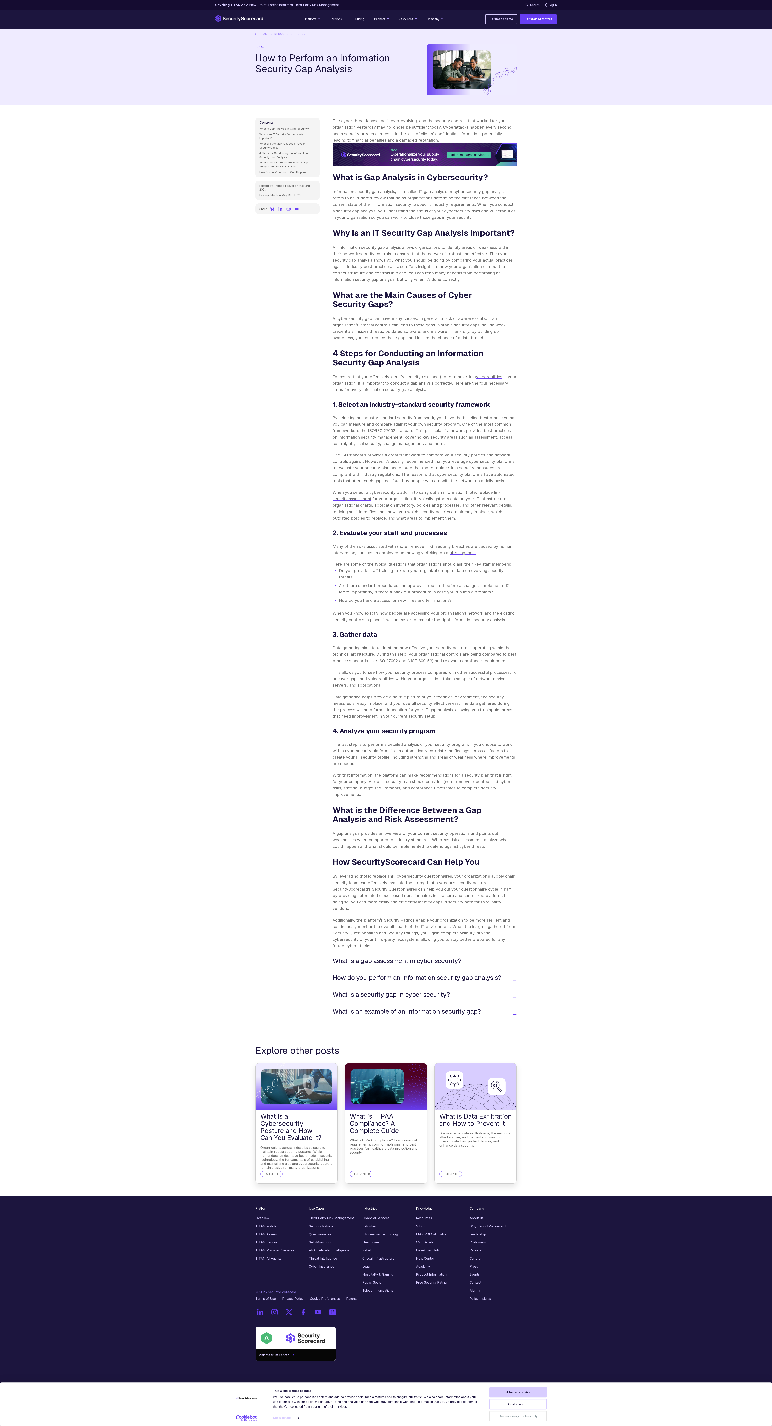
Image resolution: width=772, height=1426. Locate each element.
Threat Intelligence (323, 1258)
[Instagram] (288, 209)
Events (475, 1274)
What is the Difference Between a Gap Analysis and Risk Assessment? (283, 164)
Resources (283, 33)
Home (265, 33)
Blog (302, 33)
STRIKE (422, 1226)
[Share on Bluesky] (272, 209)
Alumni (475, 1290)
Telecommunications (377, 1290)
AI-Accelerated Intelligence (329, 1250)
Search (535, 5)
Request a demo (501, 19)
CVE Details (424, 1242)
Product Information (431, 1274)
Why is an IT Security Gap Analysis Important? (281, 136)
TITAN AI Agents (268, 1258)
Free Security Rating (431, 1282)
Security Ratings (321, 1226)
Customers (478, 1242)
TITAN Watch (265, 1226)
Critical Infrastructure (378, 1258)
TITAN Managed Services (274, 1250)
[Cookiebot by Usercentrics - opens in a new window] (246, 1418)
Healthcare (370, 1242)
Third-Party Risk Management (331, 1218)
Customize (515, 1404)
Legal (366, 1266)
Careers (475, 1250)
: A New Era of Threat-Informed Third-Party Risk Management (277, 5)
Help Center (425, 1258)
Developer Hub (427, 1250)
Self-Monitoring (320, 1242)
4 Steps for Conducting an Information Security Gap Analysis (283, 155)
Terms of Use (265, 1299)
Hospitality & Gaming (377, 1274)
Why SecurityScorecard (488, 1226)
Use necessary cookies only (518, 1416)
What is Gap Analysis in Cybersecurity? (284, 128)
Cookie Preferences (325, 1299)
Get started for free (538, 19)
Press (474, 1266)
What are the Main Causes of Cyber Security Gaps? (282, 145)
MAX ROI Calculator (431, 1234)
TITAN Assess (266, 1234)
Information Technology (380, 1234)
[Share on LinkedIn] (280, 209)
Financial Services (375, 1218)
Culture (475, 1258)
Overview (262, 1218)
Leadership (478, 1234)
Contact (475, 1282)
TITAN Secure (266, 1242)
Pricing (359, 19)
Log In (553, 5)
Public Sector (372, 1282)
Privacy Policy (293, 1299)
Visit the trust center (275, 1355)
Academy (423, 1266)
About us (477, 1218)
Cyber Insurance (321, 1266)
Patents (351, 1299)
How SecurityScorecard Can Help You (283, 172)
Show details (282, 1418)
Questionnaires (320, 1234)
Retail (366, 1250)
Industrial (369, 1226)
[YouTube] (297, 209)
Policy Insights (480, 1299)
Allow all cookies (518, 1392)
